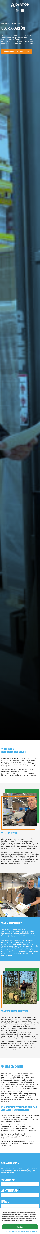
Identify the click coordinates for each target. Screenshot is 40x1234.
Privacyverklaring (23, 1231)
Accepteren (20, 1227)
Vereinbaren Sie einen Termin (16, 51)
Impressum (33, 1231)
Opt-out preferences (10, 1231)
